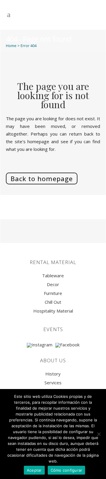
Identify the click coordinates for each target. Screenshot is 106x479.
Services (53, 383)
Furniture (53, 293)
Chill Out (53, 302)
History (53, 374)
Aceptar (34, 470)
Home (11, 45)
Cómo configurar (66, 470)
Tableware (53, 276)
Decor (53, 284)
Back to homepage (42, 178)
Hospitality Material (53, 311)
